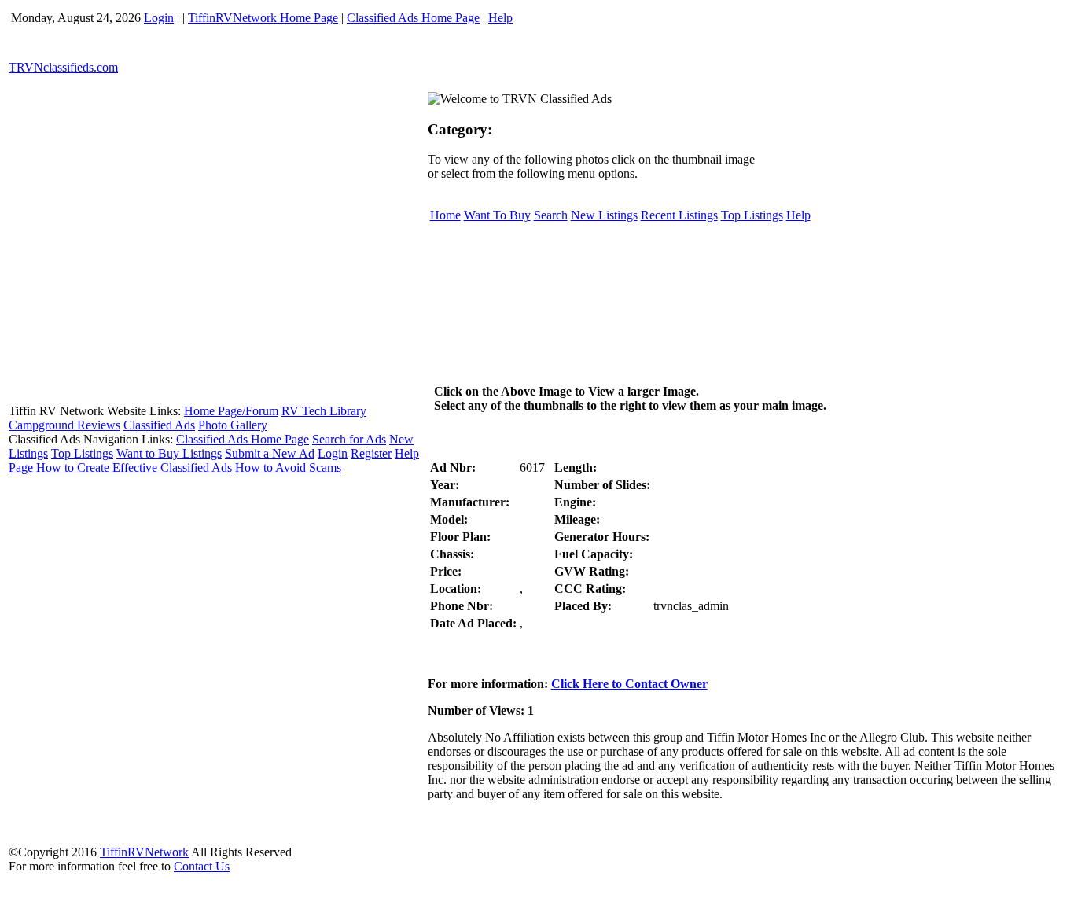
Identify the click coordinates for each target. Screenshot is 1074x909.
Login (159, 17)
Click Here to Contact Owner (629, 683)
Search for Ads (349, 439)
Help (500, 17)
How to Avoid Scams (288, 467)
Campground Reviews (64, 425)
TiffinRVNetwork (144, 852)
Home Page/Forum (231, 411)
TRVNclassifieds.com (63, 67)
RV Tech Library (323, 411)
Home (445, 215)
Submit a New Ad (269, 453)
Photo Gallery (232, 425)
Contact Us (202, 866)
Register (371, 453)
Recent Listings (679, 215)
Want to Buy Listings (169, 453)
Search (551, 215)
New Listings (604, 215)
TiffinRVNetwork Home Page (263, 17)
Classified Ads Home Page (413, 17)
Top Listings (82, 453)
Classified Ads (159, 425)
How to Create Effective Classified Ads (134, 467)
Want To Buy (497, 215)
